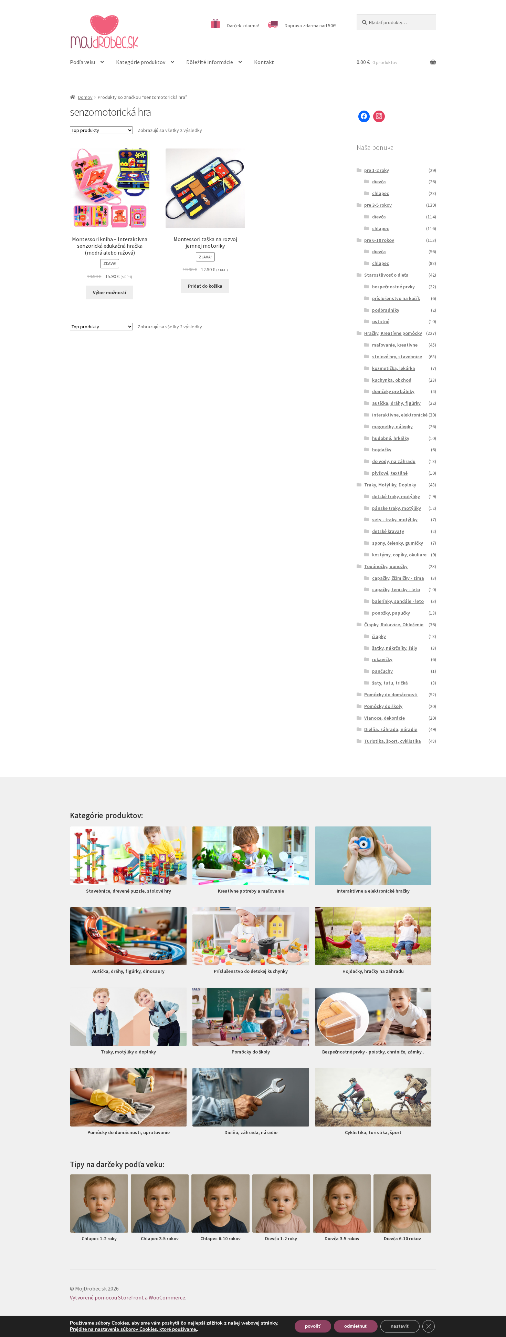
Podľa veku (82, 62)
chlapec (380, 193)
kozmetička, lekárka (393, 368)
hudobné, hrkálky (390, 438)
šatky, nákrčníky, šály (394, 648)
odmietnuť (355, 1326)
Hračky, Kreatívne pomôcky (393, 333)
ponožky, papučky (391, 613)
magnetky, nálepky (392, 426)
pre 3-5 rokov (378, 205)
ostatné (380, 321)
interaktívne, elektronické (400, 415)
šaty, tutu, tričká (390, 683)
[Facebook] (364, 116)
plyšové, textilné (390, 473)
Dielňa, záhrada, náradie (390, 729)
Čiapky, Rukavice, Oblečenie (393, 624)
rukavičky (382, 659)
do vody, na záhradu (393, 461)
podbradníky (385, 310)
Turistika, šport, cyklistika (392, 741)
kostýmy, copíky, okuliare (399, 555)
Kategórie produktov (140, 62)
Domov (85, 97)
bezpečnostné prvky (393, 287)
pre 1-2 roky (376, 170)
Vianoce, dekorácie (384, 718)
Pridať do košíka (205, 286)
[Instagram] (379, 116)
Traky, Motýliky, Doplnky (390, 485)
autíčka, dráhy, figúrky (396, 403)
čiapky (379, 636)
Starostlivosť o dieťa (386, 275)
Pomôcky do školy (383, 706)
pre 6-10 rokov (379, 240)
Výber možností (109, 292)
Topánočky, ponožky (386, 566)
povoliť (313, 1326)
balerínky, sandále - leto (398, 601)
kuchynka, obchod (391, 380)
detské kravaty (388, 531)
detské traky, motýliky (396, 496)
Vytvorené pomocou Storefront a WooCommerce (127, 1297)
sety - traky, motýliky (395, 519)
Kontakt (264, 62)
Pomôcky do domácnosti (391, 694)
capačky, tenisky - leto (396, 589)
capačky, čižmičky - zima (398, 578)
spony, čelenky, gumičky (397, 543)
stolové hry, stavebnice (397, 356)
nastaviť (400, 1326)
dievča (379, 181)
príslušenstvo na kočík (396, 298)
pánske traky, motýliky (396, 508)
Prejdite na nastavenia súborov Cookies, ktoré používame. (133, 1329)
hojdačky (381, 449)
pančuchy (382, 671)
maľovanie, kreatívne (395, 345)
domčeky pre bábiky (393, 391)
